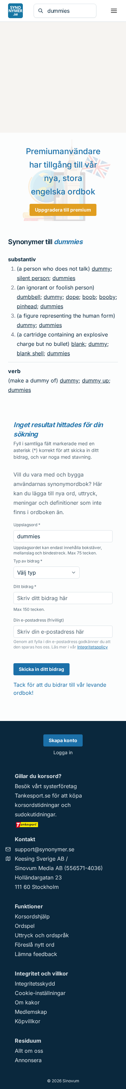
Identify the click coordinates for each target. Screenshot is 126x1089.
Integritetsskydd (35, 983)
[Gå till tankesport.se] (63, 824)
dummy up (95, 380)
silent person (33, 278)
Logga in (63, 752)
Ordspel (25, 925)
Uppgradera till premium (63, 210)
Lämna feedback (36, 954)
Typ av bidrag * (27, 560)
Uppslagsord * (26, 524)
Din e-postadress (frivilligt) (38, 620)
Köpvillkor (27, 1021)
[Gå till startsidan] (15, 10)
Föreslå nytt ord (34, 944)
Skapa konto (63, 740)
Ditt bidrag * (24, 586)
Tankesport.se (32, 795)
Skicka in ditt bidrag (41, 669)
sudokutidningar (35, 814)
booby (107, 296)
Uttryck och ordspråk (42, 935)
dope (72, 296)
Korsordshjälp (32, 916)
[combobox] (69, 10)
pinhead (27, 306)
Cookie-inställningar (40, 993)
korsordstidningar (37, 805)
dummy (101, 268)
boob (89, 296)
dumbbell (28, 296)
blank (78, 344)
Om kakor (27, 1002)
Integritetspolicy (92, 646)
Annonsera (28, 1060)
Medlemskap (31, 1011)
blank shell (30, 353)
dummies (63, 278)
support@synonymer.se (44, 849)
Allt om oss (29, 1050)
